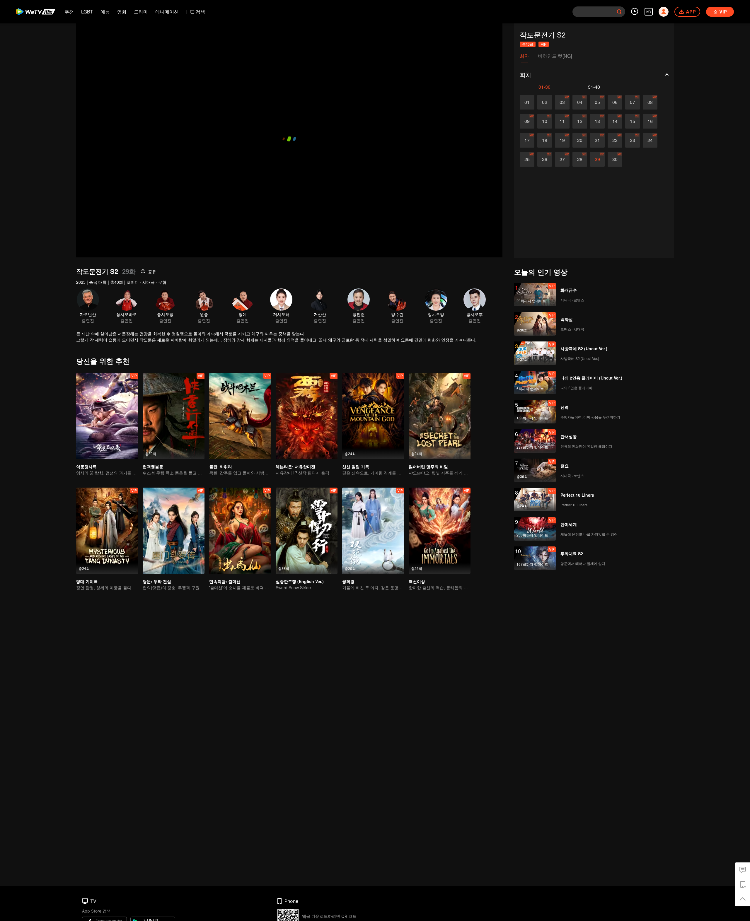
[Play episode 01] (527, 102)
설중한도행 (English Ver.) (300, 581)
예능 (105, 11)
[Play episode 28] (579, 159)
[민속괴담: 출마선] (240, 531)
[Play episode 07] (632, 102)
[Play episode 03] (562, 102)
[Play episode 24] (650, 140)
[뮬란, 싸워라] (240, 416)
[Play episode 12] (579, 121)
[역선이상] (440, 531)
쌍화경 (348, 581)
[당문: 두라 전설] (173, 531)
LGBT (87, 11)
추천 (69, 11)
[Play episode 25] (527, 159)
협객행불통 (153, 466)
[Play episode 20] (579, 140)
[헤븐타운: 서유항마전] (307, 416)
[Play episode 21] (597, 140)
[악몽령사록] (107, 416)
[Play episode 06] (615, 102)
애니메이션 (167, 11)
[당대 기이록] (107, 531)
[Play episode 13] (597, 121)
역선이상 (417, 581)
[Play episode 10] (544, 121)
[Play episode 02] (544, 102)
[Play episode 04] (579, 102)
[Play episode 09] (527, 121)
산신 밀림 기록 (355, 466)
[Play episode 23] (632, 140)
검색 (200, 11)
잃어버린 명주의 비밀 (428, 466)
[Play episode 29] (597, 159)
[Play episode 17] (527, 140)
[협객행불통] (173, 416)
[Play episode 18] (544, 140)
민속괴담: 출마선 (225, 581)
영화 (122, 11)
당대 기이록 (87, 581)
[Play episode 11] (562, 121)
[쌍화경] (373, 531)
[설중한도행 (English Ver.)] (307, 531)
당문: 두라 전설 (157, 581)
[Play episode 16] (650, 121)
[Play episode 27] (562, 159)
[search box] (619, 11)
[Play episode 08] (650, 102)
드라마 (141, 11)
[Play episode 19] (562, 140)
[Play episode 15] (632, 121)
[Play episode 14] (615, 121)
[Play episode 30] (615, 159)
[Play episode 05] (597, 102)
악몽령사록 (86, 466)
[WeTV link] (36, 11)
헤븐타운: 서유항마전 (295, 466)
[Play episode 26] (544, 159)
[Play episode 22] (615, 140)
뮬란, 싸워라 (220, 466)
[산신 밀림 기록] (373, 416)
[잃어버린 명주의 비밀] (440, 416)
